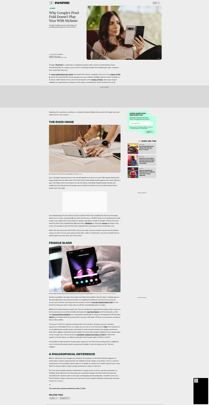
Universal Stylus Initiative (61, 315)
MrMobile (88, 223)
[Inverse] (62, 3)
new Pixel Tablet (93, 312)
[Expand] (195, 379)
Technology (64, 398)
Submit (148, 132)
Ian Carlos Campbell (57, 54)
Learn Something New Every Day (138, 114)
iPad (105, 327)
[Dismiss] (206, 379)
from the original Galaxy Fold (102, 302)
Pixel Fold (59, 65)
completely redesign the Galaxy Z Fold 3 (90, 335)
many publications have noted (62, 74)
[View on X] (85, 202)
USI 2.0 (52, 317)
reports (104, 223)
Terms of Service (135, 128)
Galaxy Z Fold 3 (97, 80)
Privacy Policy (144, 128)
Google (52, 398)
